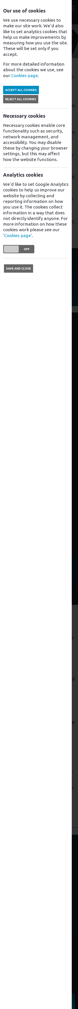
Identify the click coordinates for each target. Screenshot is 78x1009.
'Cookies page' (17, 235)
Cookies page (24, 75)
